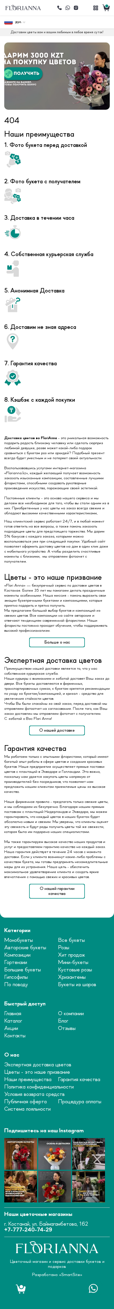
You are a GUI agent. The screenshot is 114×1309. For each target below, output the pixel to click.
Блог (63, 1021)
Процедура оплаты (79, 1101)
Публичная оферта (25, 1101)
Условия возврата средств (34, 1094)
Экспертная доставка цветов (37, 1064)
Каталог (13, 1021)
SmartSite (70, 1274)
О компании (71, 1013)
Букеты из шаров (77, 984)
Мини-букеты (73, 962)
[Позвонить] (59, 8)
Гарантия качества (79, 1079)
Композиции (17, 955)
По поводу (16, 984)
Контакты (14, 1035)
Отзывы (67, 1028)
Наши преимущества (27, 1079)
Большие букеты (22, 969)
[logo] (23, 8)
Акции (11, 1028)
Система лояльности (27, 1109)
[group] (57, 76)
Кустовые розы (75, 969)
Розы (63, 947)
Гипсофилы (16, 977)
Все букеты (71, 940)
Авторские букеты (25, 947)
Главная (12, 1013)
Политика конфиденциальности (39, 1087)
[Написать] (67, 8)
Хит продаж (71, 955)
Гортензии (15, 962)
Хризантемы (72, 977)
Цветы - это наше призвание (37, 1072)
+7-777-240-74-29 (28, 1230)
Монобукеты (18, 940)
